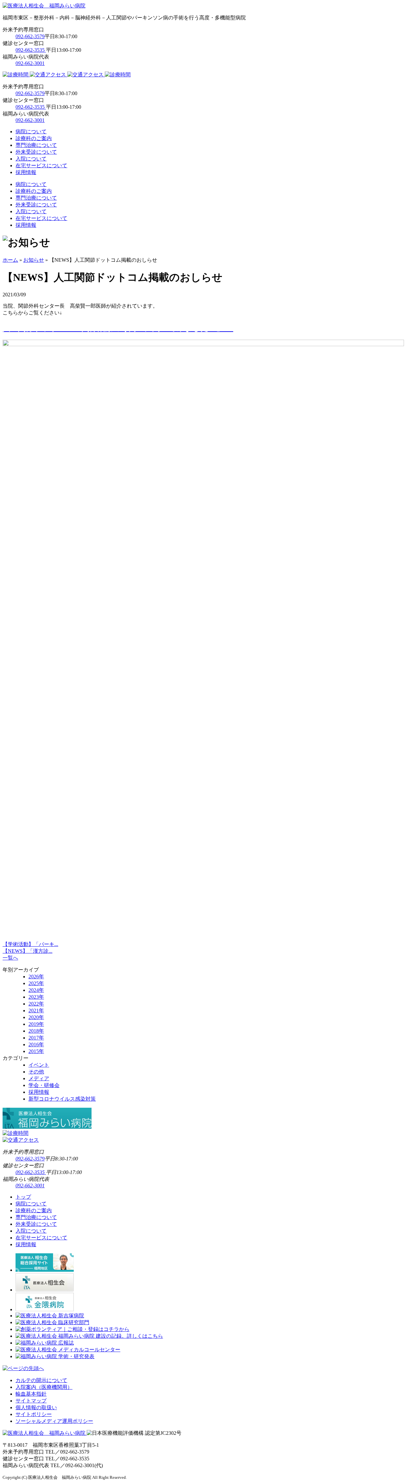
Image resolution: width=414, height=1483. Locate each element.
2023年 (36, 997)
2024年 (36, 990)
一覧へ (10, 958)
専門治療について (36, 145)
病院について (31, 131)
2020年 (36, 1017)
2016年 (36, 1044)
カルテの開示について (41, 1380)
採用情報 (26, 172)
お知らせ (33, 260)
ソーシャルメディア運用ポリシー (54, 1421)
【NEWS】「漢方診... (27, 951)
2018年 (36, 1031)
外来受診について (36, 152)
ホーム (10, 260)
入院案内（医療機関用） (44, 1387)
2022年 (36, 1003)
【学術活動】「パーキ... (30, 944)
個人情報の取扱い (36, 1407)
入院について (31, 158)
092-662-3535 (31, 50)
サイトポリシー (34, 1414)
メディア (38, 1078)
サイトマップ (31, 1400)
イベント (38, 1065)
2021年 (36, 1010)
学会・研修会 (44, 1085)
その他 (36, 1071)
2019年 (36, 1024)
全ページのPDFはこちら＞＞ (54, 918)
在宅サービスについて (41, 165)
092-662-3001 (30, 63)
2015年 (36, 1051)
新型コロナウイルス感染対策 (62, 1099)
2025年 (36, 983)
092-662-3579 (30, 36)
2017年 (36, 1037)
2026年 (36, 976)
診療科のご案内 (34, 138)
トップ (23, 1197)
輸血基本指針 (31, 1394)
